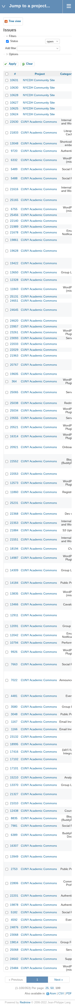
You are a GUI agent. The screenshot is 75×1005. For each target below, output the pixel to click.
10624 (14, 114)
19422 (14, 263)
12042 (14, 635)
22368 (14, 513)
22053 (14, 473)
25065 (14, 392)
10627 (14, 102)
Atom (53, 993)
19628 (14, 250)
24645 (14, 309)
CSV (61, 993)
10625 (14, 108)
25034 (14, 410)
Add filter (10, 48)
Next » (58, 979)
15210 (14, 777)
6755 (14, 209)
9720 (14, 150)
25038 (14, 403)
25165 (14, 200)
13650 (14, 272)
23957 (14, 326)
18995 (14, 744)
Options (13, 54)
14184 (14, 582)
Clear (29, 63)
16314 (14, 436)
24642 (14, 958)
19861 (14, 240)
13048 (14, 143)
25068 (14, 949)
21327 (14, 794)
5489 (14, 169)
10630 (14, 87)
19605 (14, 373)
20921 (14, 447)
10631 (14, 80)
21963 (14, 355)
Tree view (15, 21)
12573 (14, 483)
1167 (14, 721)
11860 (14, 492)
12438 (14, 810)
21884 (14, 530)
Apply (12, 63)
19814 (14, 942)
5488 (14, 178)
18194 (14, 548)
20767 (14, 364)
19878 (14, 904)
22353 (14, 522)
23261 (14, 332)
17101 (14, 768)
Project (40, 74)
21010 (14, 803)
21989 (14, 226)
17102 (14, 759)
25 (47, 988)
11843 (14, 289)
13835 (14, 593)
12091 (14, 626)
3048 (14, 714)
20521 (14, 427)
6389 (14, 834)
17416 (14, 751)
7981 (14, 825)
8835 (14, 818)
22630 (14, 121)
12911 (14, 615)
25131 (14, 296)
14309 (14, 570)
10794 (14, 642)
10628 (14, 95)
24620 (14, 320)
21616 (14, 189)
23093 (14, 338)
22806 (14, 883)
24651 (14, 300)
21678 (14, 232)
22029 (14, 349)
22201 (14, 895)
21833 (14, 132)
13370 (14, 785)
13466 (14, 604)
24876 (14, 927)
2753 (14, 869)
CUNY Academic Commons (39, 121)
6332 (14, 160)
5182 (14, 912)
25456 (14, 215)
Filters (12, 36)
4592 (14, 919)
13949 (14, 856)
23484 (14, 968)
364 (14, 381)
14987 (14, 557)
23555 (14, 418)
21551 (14, 539)
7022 (14, 680)
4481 (14, 696)
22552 (14, 461)
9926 (14, 651)
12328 (14, 279)
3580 (14, 706)
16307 (14, 845)
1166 (14, 729)
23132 (14, 736)
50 (52, 988)
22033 (14, 344)
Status (13, 41)
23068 (14, 934)
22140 (14, 220)
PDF (69, 993)
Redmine (25, 1002)
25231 (14, 502)
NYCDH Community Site (39, 80)
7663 (14, 664)
